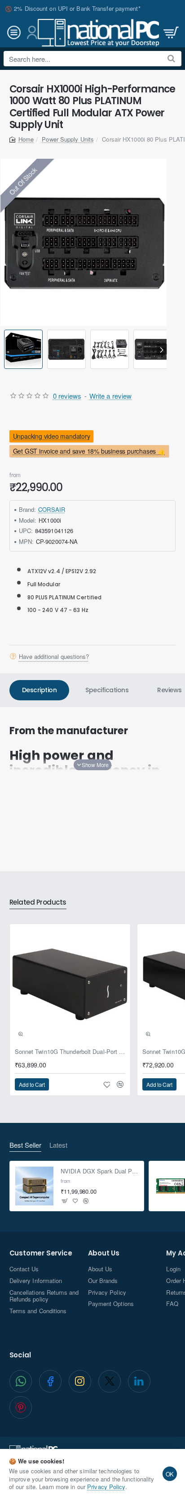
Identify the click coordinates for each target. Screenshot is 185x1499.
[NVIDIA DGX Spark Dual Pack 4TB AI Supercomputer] (34, 1186)
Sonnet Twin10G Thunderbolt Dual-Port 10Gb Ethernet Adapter (70, 1052)
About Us (103, 1253)
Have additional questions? (54, 656)
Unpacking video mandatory (51, 436)
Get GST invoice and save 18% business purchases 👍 (89, 451)
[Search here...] (171, 58)
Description (39, 689)
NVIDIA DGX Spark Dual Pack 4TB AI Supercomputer (99, 1171)
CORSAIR (51, 509)
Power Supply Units (68, 139)
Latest (58, 1145)
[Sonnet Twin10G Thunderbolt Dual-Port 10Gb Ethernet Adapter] (70, 984)
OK (170, 1474)
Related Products (37, 902)
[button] (5, 349)
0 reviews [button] (67, 395)
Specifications (106, 689)
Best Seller (25, 1145)
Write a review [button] (110, 395)
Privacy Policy (106, 1486)
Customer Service (40, 1253)
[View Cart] (170, 32)
